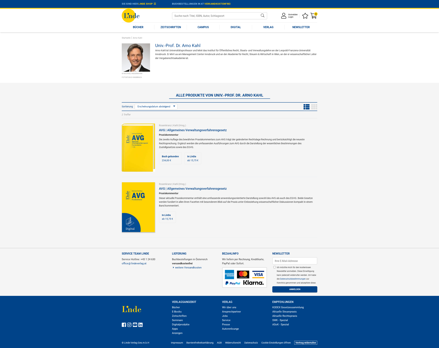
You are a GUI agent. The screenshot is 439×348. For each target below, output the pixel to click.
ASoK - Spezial (280, 324)
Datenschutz (251, 342)
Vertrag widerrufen (305, 342)
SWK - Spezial (280, 320)
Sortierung (127, 106)
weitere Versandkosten (188, 267)
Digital (236, 27)
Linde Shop (146, 3)
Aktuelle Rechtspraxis (284, 315)
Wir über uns (229, 307)
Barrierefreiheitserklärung (199, 342)
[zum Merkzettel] (306, 17)
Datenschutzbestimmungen (293, 279)
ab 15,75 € (192, 158)
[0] (313, 17)
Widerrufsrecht (233, 342)
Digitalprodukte (180, 324)
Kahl (175, 125)
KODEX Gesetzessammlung (288, 307)
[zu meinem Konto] (284, 17)
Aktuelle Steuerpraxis (284, 311)
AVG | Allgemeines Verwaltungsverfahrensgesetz (193, 130)
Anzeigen (177, 333)
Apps (175, 328)
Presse (226, 324)
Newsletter (301, 27)
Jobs (225, 315)
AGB (219, 342)
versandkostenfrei (217, 3)
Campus (203, 27)
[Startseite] (130, 15)
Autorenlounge (230, 328)
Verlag (268, 27)
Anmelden (293, 14)
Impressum (177, 342)
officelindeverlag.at (134, 263)
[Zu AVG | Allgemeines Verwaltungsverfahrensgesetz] (138, 147)
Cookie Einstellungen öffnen (276, 342)
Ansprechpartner (231, 311)
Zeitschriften (171, 27)
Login (290, 17)
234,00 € (170, 158)
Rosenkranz (165, 125)
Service (226, 320)
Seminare (177, 320)
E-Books (177, 311)
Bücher (138, 27)
